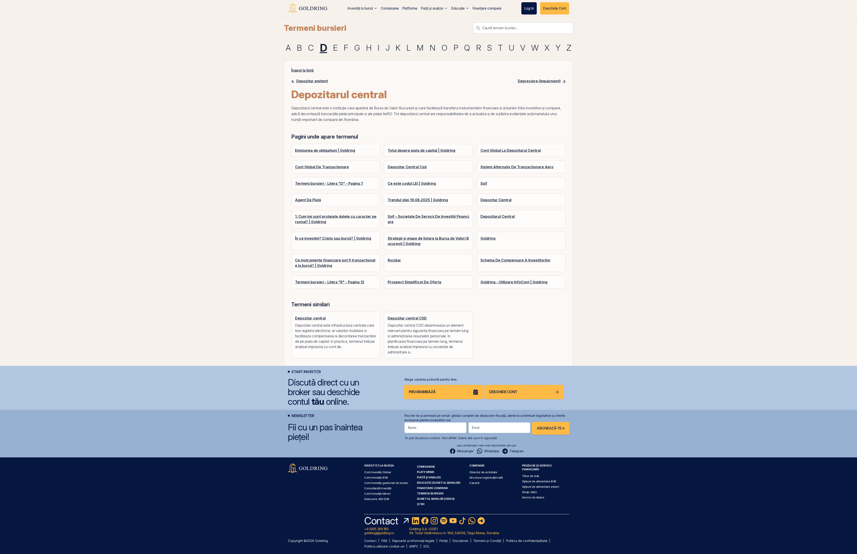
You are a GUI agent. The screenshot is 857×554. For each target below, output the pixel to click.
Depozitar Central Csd (407, 167)
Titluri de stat (530, 476)
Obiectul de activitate (483, 472)
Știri (420, 504)
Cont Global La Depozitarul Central (511, 150)
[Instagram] (434, 520)
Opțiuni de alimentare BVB (539, 481)
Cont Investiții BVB (376, 477)
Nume (412, 428)
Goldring (488, 238)
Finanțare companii (486, 8)
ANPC (413, 546)
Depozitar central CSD (407, 318)
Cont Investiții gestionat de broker (386, 483)
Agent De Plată (308, 200)
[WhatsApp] (471, 520)
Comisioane (390, 8)
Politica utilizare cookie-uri (384, 546)
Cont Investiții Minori (377, 493)
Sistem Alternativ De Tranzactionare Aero (517, 167)
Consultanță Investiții (377, 488)
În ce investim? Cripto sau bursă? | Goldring (333, 238)
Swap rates (529, 492)
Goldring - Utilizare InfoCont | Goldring (514, 282)
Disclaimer (460, 541)
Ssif (484, 183)
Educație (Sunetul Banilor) (438, 482)
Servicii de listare (533, 497)
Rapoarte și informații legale (413, 541)
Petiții (443, 541)
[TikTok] (462, 520)
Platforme (409, 8)
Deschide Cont (554, 8)
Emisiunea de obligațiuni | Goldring (325, 150)
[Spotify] (443, 520)
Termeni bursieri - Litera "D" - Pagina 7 (329, 183)
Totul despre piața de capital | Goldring (421, 150)
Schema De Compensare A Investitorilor (516, 260)
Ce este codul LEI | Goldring (412, 183)
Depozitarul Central (498, 216)
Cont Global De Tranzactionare (322, 167)
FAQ (384, 541)
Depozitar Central (496, 200)
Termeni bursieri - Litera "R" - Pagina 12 (329, 282)
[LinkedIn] (415, 520)
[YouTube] (453, 520)
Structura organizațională (486, 477)
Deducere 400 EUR (376, 499)
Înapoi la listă (302, 70)
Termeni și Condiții (487, 541)
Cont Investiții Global (377, 472)
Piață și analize (432, 8)
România (351, 119)
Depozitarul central (306, 108)
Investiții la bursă (360, 8)
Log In (529, 8)
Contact (370, 541)
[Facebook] (424, 520)
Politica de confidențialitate (526, 541)
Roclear (394, 260)
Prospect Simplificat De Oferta (414, 282)
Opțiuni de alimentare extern (540, 486)
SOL (426, 546)
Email (475, 428)
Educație (458, 8)
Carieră (474, 483)
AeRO (387, 114)
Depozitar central (310, 318)
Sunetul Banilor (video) (436, 498)
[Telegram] (481, 520)
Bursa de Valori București (394, 108)
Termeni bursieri (315, 28)
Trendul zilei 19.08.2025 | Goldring (418, 200)
